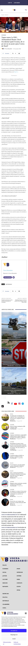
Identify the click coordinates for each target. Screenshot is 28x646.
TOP (14, 333)
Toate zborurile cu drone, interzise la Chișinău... (14, 335)
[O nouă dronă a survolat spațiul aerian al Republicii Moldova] (5, 465)
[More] (19, 53)
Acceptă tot (14, 630)
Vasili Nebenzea (9, 284)
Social (14, 362)
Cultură (12, 424)
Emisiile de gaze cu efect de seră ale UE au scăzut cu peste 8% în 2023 (21, 301)
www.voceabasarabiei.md (9, 514)
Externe (6, 14)
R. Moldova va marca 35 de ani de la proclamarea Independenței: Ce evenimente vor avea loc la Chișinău (18, 493)
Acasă (2, 14)
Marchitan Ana (11, 337)
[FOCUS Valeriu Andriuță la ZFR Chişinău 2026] (5, 426)
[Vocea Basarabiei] (2, 49)
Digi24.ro (16, 71)
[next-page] (5, 397)
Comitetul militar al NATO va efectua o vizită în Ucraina (17, 456)
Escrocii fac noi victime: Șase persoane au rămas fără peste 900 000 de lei (18, 503)
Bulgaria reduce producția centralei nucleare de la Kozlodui (18, 484)
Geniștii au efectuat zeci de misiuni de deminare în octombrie (6, 301)
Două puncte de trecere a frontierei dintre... (14, 364)
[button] (26, 613)
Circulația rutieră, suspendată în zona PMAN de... (14, 391)
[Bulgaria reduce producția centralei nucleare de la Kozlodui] (5, 483)
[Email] (13, 277)
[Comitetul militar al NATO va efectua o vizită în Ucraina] (5, 456)
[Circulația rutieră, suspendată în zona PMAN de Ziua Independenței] (14, 381)
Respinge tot (14, 634)
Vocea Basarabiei (8, 48)
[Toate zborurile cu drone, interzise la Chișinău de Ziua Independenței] (14, 325)
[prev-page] (2, 397)
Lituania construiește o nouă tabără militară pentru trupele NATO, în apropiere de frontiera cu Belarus (18, 436)
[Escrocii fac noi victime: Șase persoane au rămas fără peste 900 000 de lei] (5, 502)
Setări (14, 638)
